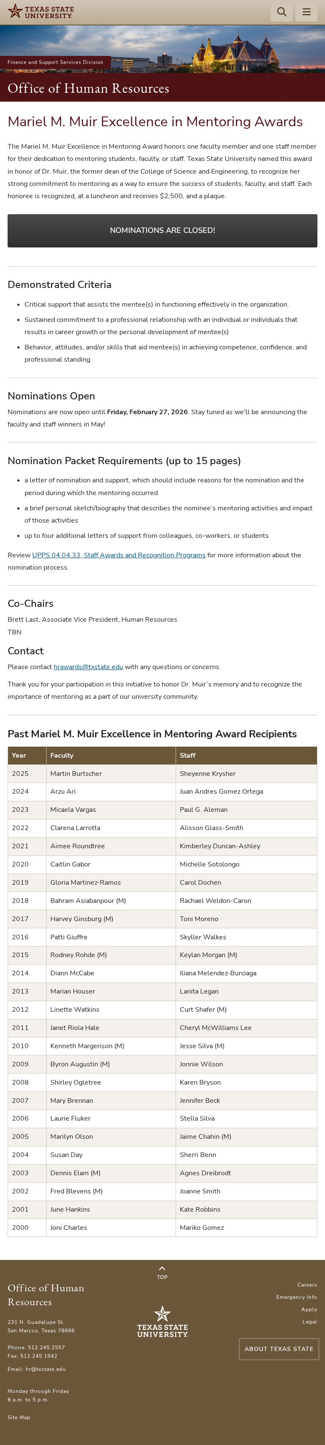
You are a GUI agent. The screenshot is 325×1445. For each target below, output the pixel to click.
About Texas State (279, 1349)
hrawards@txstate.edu (88, 667)
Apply (309, 1309)
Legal (310, 1321)
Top (162, 1277)
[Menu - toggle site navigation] (306, 13)
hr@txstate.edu (46, 1369)
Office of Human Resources (89, 88)
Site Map (19, 1417)
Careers (307, 1285)
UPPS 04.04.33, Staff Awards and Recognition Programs (119, 555)
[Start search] (282, 13)
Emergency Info (296, 1297)
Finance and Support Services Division (55, 62)
